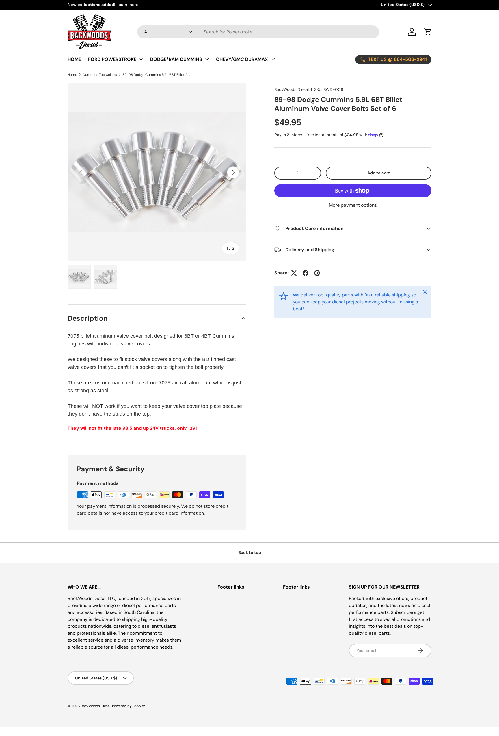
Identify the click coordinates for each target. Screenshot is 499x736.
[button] (428, 31)
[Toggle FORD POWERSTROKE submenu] (140, 59)
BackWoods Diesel (291, 89)
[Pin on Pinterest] (317, 273)
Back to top (249, 552)
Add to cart (378, 172)
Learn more (127, 4)
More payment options (353, 205)
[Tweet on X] (294, 273)
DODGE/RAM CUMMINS (176, 59)
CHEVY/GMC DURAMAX (242, 59)
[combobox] (258, 31)
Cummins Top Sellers (100, 74)
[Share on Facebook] (305, 273)
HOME (74, 59)
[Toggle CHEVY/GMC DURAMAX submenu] (272, 59)
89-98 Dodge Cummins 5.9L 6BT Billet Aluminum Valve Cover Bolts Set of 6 (157, 74)
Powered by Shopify (128, 706)
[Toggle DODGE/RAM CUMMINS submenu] (206, 59)
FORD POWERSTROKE (112, 59)
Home (72, 74)
